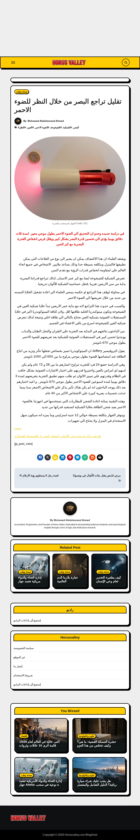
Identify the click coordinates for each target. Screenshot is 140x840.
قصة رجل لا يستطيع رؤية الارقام (40, 475)
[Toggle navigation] (13, 62)
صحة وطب (21, 91)
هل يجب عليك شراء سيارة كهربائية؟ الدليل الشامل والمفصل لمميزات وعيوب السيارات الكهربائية (98, 786)
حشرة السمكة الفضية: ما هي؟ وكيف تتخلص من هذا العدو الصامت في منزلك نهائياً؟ (96, 745)
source (17, 428)
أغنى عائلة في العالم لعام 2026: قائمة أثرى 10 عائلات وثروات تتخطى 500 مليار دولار (39, 745)
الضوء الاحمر (41, 127)
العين (29, 127)
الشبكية (67, 127)
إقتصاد (24, 736)
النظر (22, 127)
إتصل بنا (17, 666)
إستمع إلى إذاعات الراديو (27, 620)
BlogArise (91, 834)
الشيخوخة (55, 127)
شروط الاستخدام (23, 675)
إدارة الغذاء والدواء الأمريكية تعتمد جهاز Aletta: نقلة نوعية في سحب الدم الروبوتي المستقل (40, 784)
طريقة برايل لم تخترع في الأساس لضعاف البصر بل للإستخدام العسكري (57, 436)
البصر (76, 127)
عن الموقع (19, 657)
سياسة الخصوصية (23, 648)
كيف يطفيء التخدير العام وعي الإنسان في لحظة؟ (108, 581)
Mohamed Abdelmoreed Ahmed (46, 121)
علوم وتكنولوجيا (86, 736)
